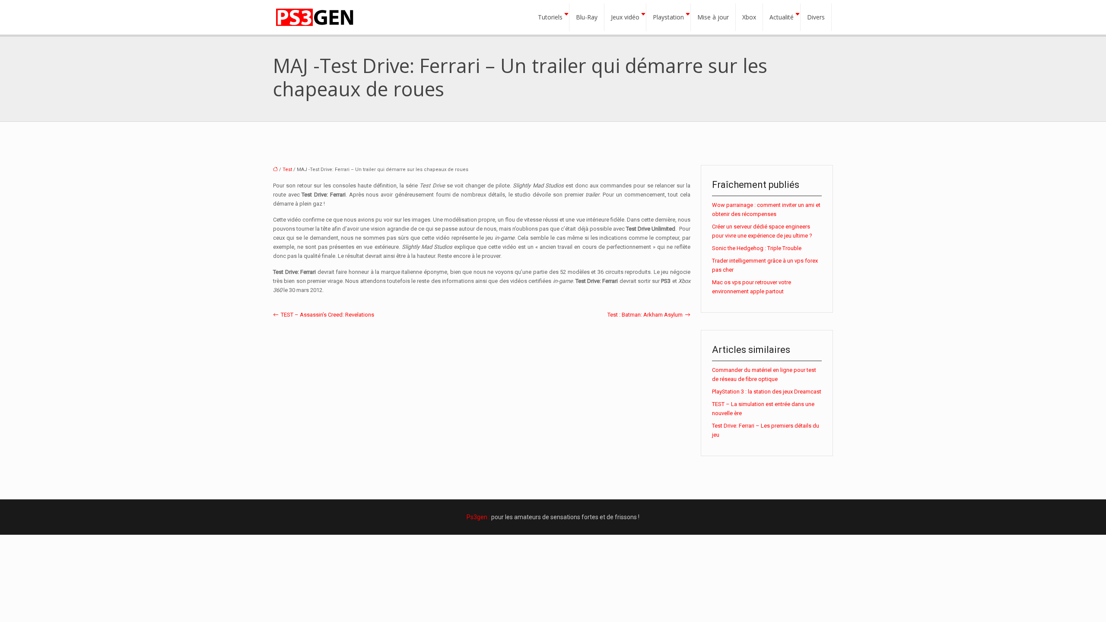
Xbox (749, 17)
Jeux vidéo (625, 17)
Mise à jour (713, 17)
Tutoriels (550, 17)
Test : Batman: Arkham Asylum (645, 314)
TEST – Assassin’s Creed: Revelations (327, 314)
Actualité (781, 17)
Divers (816, 17)
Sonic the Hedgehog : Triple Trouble (756, 248)
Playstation (668, 17)
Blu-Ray (586, 17)
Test (287, 169)
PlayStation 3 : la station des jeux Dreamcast (766, 391)
